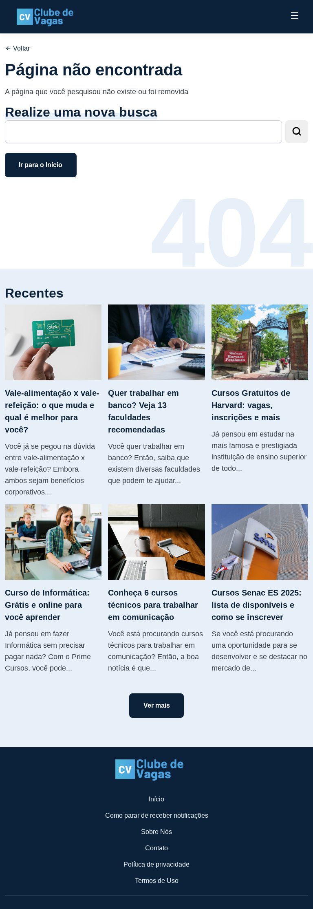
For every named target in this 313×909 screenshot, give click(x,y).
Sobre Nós (156, 831)
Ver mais (156, 705)
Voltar (20, 48)
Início (156, 799)
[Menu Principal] (294, 17)
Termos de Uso (157, 880)
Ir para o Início (40, 164)
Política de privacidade (156, 864)
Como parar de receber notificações (156, 815)
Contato (156, 848)
